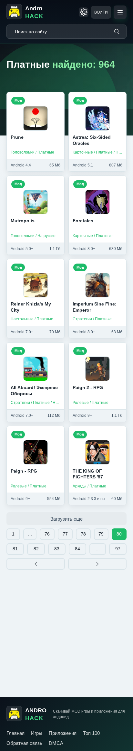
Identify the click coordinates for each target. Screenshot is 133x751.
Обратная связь (24, 743)
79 (101, 533)
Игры (36, 733)
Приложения (63, 733)
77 (65, 533)
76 (47, 533)
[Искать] (117, 32)
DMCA (56, 743)
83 (56, 548)
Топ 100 (91, 733)
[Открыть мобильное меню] (120, 12)
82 (36, 548)
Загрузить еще (66, 519)
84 (77, 548)
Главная (15, 733)
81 (15, 548)
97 (117, 548)
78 (83, 533)
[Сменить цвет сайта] (83, 12)
